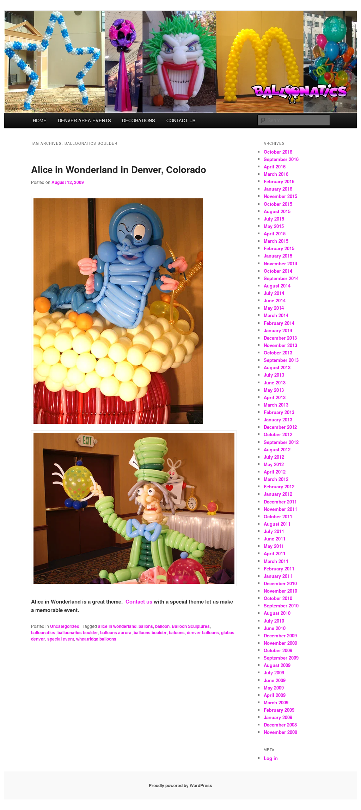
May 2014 (274, 307)
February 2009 (279, 709)
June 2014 (275, 300)
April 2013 (275, 397)
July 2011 (274, 531)
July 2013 (274, 374)
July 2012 (274, 456)
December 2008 (280, 724)
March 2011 (276, 561)
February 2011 (279, 568)
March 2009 (276, 702)
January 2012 (278, 493)
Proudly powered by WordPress (180, 785)
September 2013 (281, 360)
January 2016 (278, 188)
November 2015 (280, 196)
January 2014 (278, 330)
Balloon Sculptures (191, 626)
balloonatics (43, 632)
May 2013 (274, 390)
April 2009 (275, 695)
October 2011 (278, 516)
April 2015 (275, 233)
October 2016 (278, 151)
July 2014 (274, 293)
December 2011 (280, 501)
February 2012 (279, 486)
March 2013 (276, 404)
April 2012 (275, 471)
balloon (162, 626)
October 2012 (278, 434)
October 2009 (278, 650)
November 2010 (280, 590)
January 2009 (278, 717)
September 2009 (281, 657)
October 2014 (278, 270)
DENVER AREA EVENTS (84, 120)
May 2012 (274, 464)
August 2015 (277, 211)
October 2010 (278, 598)
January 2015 (278, 255)
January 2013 (278, 419)
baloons (177, 632)
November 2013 (280, 345)
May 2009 (274, 687)
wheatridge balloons (96, 639)
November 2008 (280, 732)
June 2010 (275, 628)
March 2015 (276, 240)
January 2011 (278, 576)
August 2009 (277, 665)
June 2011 (275, 538)
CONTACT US (181, 120)
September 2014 (281, 278)
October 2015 (278, 203)
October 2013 (278, 352)
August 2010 (277, 613)
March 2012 (276, 479)
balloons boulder (150, 632)
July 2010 (274, 620)
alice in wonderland (117, 626)
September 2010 (281, 605)
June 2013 (275, 382)
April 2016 (275, 166)
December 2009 (280, 635)
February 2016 (279, 181)
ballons (146, 626)
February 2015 (279, 248)
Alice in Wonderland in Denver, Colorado (118, 169)
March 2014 (276, 315)
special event (60, 639)
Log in (271, 758)
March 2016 (276, 174)
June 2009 (275, 680)
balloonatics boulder (77, 632)
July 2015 (274, 218)
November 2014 (280, 263)
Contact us (139, 601)
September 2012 (281, 442)
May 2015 (274, 226)
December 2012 (280, 426)
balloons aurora (115, 632)
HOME (40, 120)
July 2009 (274, 672)
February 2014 (279, 323)
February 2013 (279, 412)
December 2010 (280, 583)
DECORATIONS (138, 120)
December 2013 (280, 337)
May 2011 (274, 546)
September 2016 (281, 159)
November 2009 (280, 642)
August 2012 (277, 449)
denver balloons (203, 632)
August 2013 (277, 367)
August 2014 (277, 285)
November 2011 (280, 509)
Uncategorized (64, 626)
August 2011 (277, 523)
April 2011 (275, 553)
